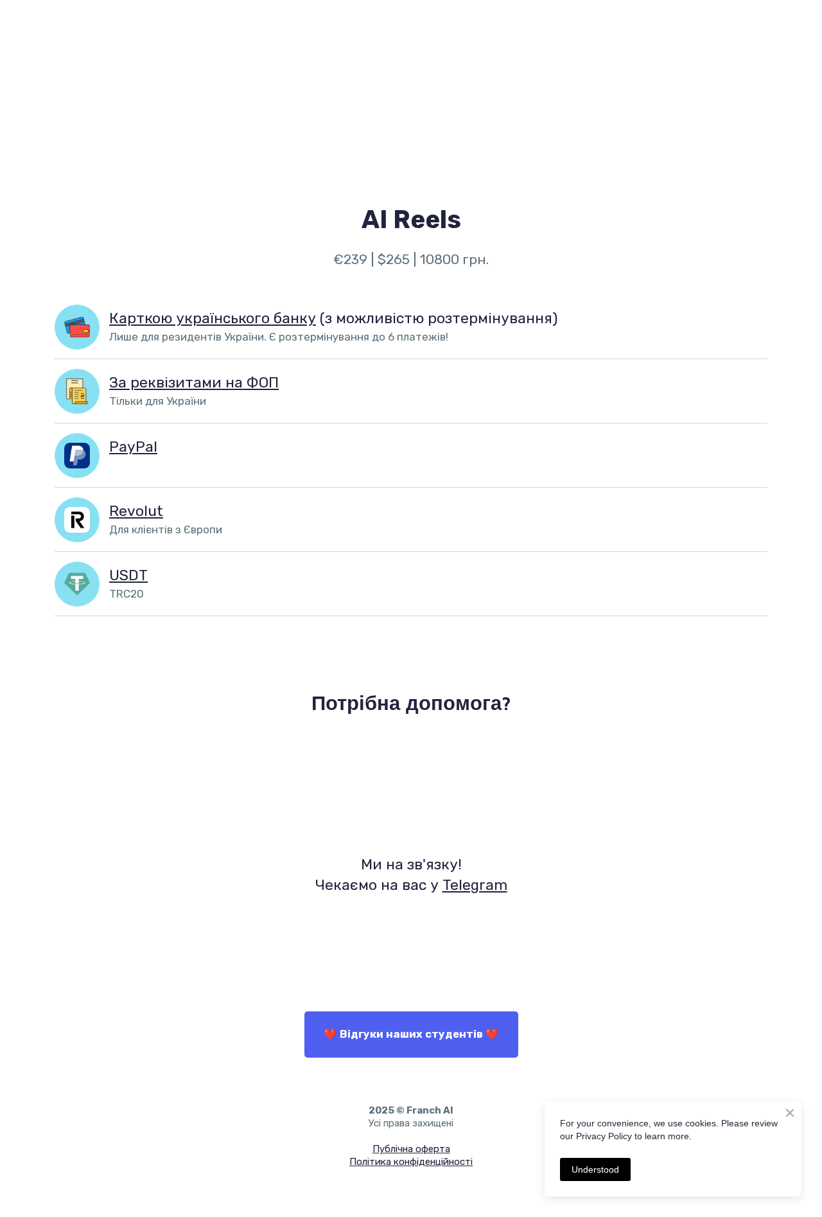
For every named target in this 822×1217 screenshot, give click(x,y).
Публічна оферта (411, 1149)
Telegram (474, 885)
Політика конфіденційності (411, 1162)
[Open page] (77, 327)
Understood (595, 1169)
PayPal (133, 447)
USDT (128, 575)
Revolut (136, 511)
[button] (411, 1034)
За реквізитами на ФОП (194, 382)
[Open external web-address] (411, 787)
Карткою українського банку (212, 318)
